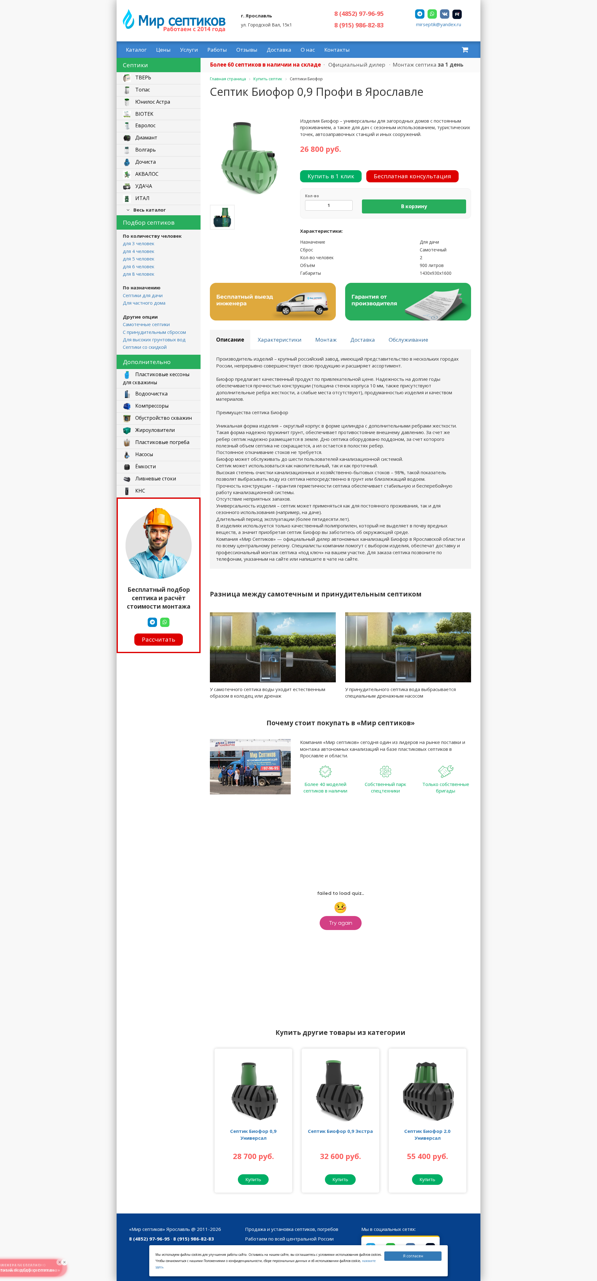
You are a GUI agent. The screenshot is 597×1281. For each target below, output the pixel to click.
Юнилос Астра (152, 102)
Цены (163, 49)
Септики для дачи (143, 295)
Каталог (136, 49)
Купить (253, 1179)
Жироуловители (154, 430)
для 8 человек (138, 274)
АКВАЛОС (146, 174)
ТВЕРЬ (142, 77)
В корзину (414, 206)
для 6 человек (138, 266)
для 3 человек (138, 243)
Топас (142, 89)
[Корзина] (465, 49)
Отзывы (246, 49)
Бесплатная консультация (412, 176)
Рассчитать (158, 639)
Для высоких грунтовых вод (154, 339)
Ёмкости (145, 466)
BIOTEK (143, 113)
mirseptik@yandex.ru (438, 24)
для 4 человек (138, 251)
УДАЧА (143, 186)
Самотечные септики (146, 324)
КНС (139, 490)
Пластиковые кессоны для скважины (156, 378)
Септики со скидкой (145, 347)
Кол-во (312, 196)
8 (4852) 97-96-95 (359, 13)
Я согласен (413, 1256)
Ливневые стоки (155, 478)
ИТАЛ (142, 198)
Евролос (144, 125)
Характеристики (280, 339)
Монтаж (326, 339)
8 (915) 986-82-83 (359, 25)
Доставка (279, 49)
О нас (308, 49)
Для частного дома (144, 303)
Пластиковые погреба (161, 442)
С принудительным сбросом (154, 332)
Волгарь (145, 150)
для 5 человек (138, 258)
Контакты (337, 49)
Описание (230, 339)
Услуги (189, 49)
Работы (217, 49)
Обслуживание (408, 339)
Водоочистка (151, 393)
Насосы (143, 454)
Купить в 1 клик (331, 176)
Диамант (145, 137)
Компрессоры (151, 405)
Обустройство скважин (163, 417)
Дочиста (145, 162)
